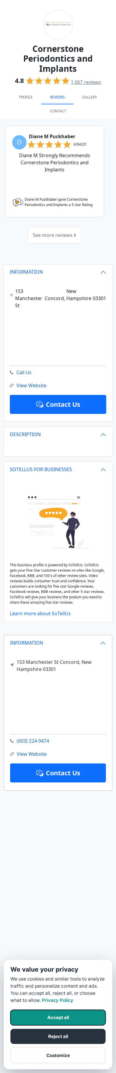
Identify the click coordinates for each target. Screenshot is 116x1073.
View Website (32, 754)
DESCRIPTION (25, 434)
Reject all (58, 1036)
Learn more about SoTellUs (40, 613)
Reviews (57, 97)
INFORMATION (26, 643)
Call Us (24, 372)
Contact (58, 111)
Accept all (58, 1017)
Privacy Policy (57, 1000)
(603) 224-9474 (33, 741)
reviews (86, 82)
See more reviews (53, 235)
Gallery (89, 97)
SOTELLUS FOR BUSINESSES (41, 469)
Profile (26, 97)
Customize (58, 1055)
